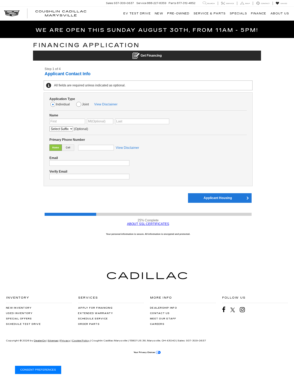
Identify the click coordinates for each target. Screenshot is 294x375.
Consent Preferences (38, 369)
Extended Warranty (95, 313)
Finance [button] (258, 13)
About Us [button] (279, 13)
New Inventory (19, 308)
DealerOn (40, 340)
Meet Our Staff (163, 318)
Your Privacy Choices (145, 352)
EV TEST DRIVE (137, 13)
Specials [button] (238, 13)
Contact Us (160, 313)
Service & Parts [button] (210, 13)
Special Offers (19, 318)
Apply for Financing (95, 308)
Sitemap (53, 340)
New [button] (159, 13)
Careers (157, 324)
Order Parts (89, 324)
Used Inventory (19, 313)
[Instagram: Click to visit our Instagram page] (244, 310)
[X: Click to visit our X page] (234, 310)
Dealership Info (163, 308)
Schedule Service (93, 318)
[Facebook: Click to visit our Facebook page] (226, 310)
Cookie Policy (81, 340)
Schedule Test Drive (23, 324)
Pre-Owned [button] (178, 13)
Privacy (65, 340)
